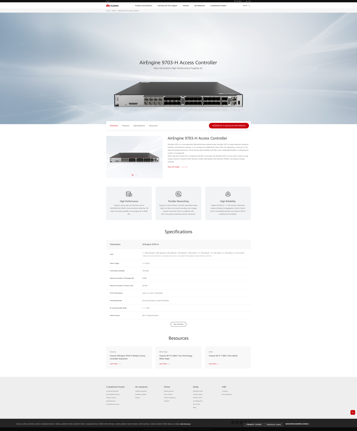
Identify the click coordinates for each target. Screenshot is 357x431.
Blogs (194, 407)
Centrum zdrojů (197, 394)
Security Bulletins (227, 394)
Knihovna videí (197, 397)
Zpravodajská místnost (113, 394)
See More (166, 401)
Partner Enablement (170, 397)
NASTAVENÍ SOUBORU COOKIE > (297, 424)
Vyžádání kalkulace (140, 391)
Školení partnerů (169, 391)
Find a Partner (168, 394)
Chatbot (137, 397)
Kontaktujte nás (110, 401)
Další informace (185, 424)
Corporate (225, 391)
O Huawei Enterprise (112, 391)
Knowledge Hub (197, 401)
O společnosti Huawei (112, 404)
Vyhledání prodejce (140, 394)
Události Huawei (111, 397)
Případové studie (198, 391)
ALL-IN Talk (196, 404)
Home (108, 10)
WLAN (114, 10)
